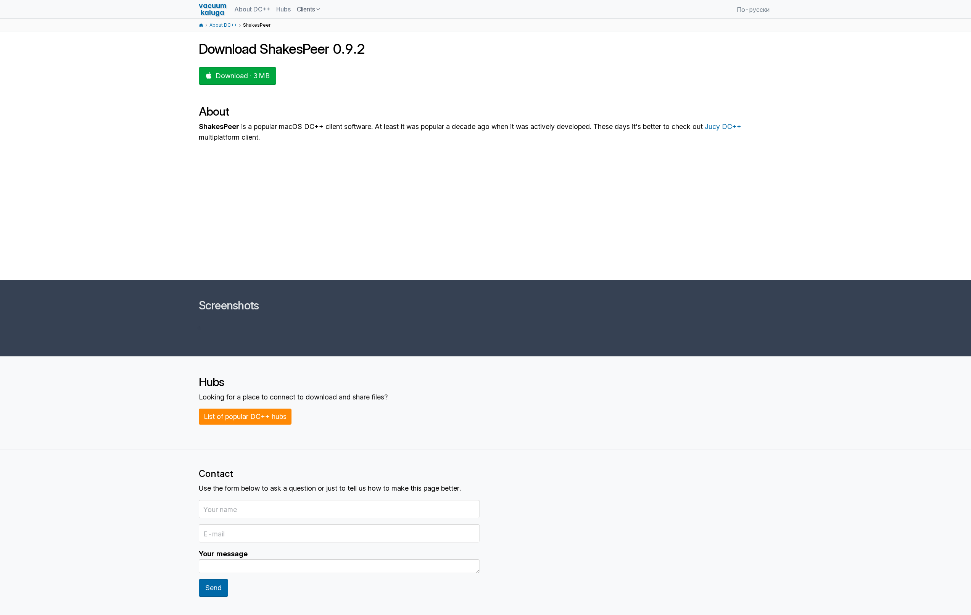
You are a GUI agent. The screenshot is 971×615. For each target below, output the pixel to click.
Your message (223, 554)
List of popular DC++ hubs (245, 416)
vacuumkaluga (213, 9)
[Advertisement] (428, 220)
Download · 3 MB (243, 76)
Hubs (283, 9)
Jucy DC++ (723, 126)
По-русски (753, 9)
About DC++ (252, 9)
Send (213, 588)
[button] (309, 9)
